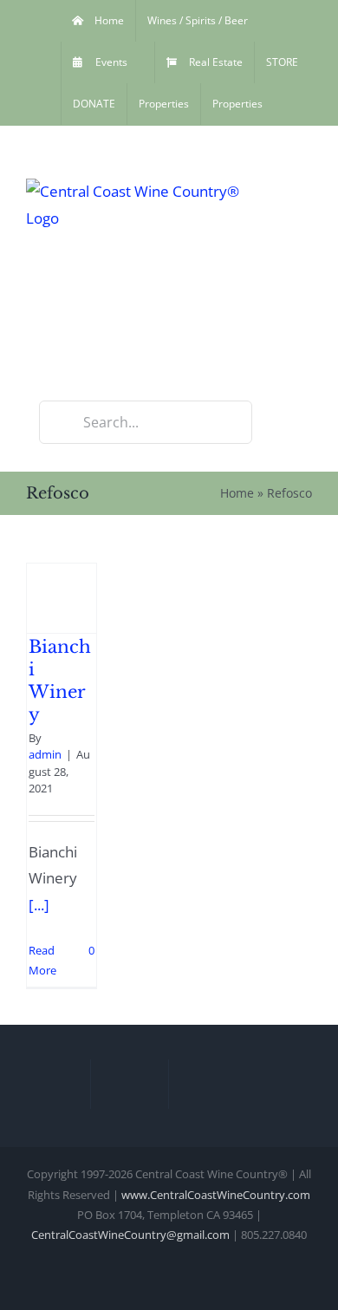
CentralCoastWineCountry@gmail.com (130, 1234)
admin (45, 754)
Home (237, 493)
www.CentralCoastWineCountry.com (215, 1194)
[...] (39, 905)
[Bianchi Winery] (61, 598)
